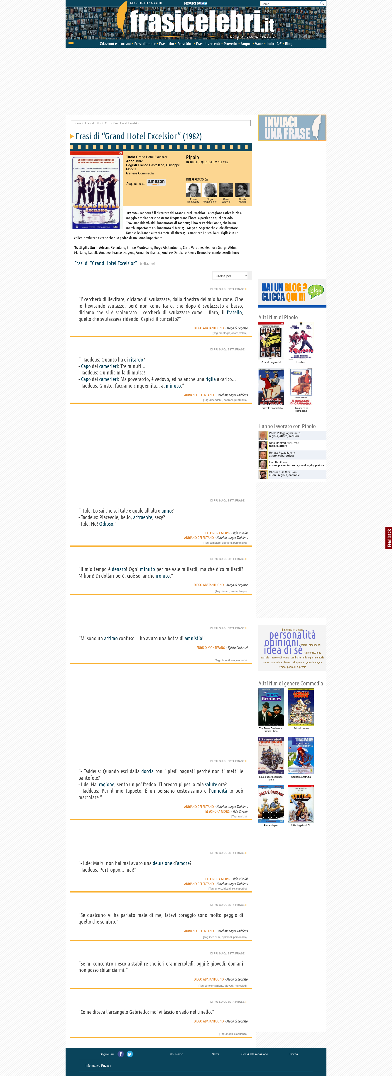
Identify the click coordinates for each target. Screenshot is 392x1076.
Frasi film (166, 43)
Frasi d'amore (145, 43)
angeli (229, 1034)
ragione (106, 784)
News (215, 1054)
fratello (234, 312)
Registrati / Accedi (146, 3)
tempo (243, 591)
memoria (241, 660)
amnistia (193, 638)
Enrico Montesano (210, 648)
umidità (219, 791)
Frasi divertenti (208, 43)
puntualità (240, 400)
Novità (293, 1054)
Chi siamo (176, 1054)
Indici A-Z (274, 43)
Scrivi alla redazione (254, 1054)
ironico (163, 576)
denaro (119, 569)
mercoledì (241, 985)
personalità (240, 542)
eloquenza (240, 1034)
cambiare (215, 542)
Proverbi (230, 43)
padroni (228, 400)
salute (211, 784)
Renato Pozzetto (279, 452)
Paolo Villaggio (278, 433)
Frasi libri (185, 43)
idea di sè (229, 888)
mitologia (224, 333)
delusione (162, 863)
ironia (234, 591)
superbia (241, 888)
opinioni (227, 542)
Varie (259, 43)
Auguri (246, 43)
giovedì (229, 985)
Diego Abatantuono (209, 328)
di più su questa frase (228, 289)
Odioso (106, 524)
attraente (142, 517)
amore (183, 863)
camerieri (108, 366)
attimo (111, 638)
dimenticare (228, 660)
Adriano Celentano (199, 395)
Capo (86, 366)
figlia (210, 379)
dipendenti (215, 400)
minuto (173, 386)
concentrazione (214, 985)
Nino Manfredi (278, 443)
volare (243, 333)
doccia (147, 771)
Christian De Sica (280, 472)
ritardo (136, 360)
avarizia (242, 816)
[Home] (196, 20)
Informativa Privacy (98, 1065)
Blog (288, 43)
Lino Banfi (275, 462)
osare (234, 333)
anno (167, 511)
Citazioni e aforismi (115, 43)
